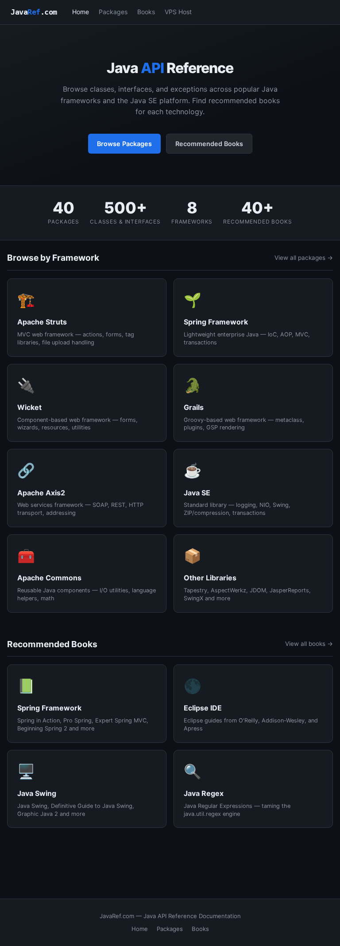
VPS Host (178, 11)
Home (80, 11)
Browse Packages (124, 143)
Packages (113, 11)
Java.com (34, 12)
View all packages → (303, 257)
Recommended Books (209, 143)
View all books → (309, 643)
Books (146, 11)
